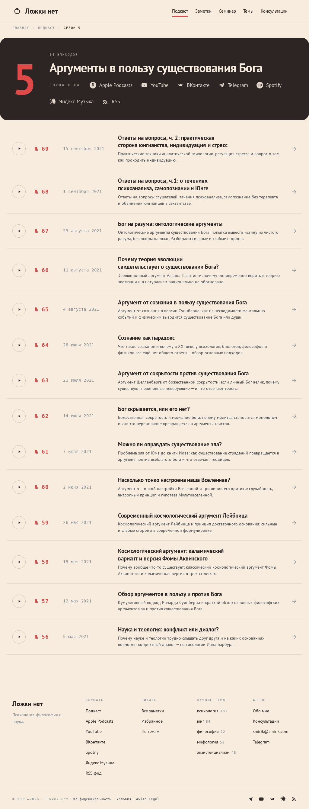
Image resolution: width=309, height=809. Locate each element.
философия (211, 731)
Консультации (274, 11)
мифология (211, 742)
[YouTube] (261, 799)
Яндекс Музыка (76, 101)
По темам (150, 731)
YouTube (160, 85)
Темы (248, 11)
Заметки (203, 11)
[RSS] (294, 799)
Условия (123, 799)
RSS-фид (94, 773)
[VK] (272, 799)
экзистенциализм (216, 752)
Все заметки (153, 711)
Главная (21, 28)
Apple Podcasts (115, 85)
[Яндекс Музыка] (283, 799)
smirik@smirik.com (270, 731)
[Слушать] (19, 148)
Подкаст (180, 11)
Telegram (238, 85)
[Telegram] (250, 799)
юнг (204, 721)
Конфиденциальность (92, 799)
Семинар (227, 11)
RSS (116, 101)
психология (212, 711)
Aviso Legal (147, 799)
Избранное (152, 721)
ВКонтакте (198, 85)
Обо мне (261, 711)
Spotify (274, 85)
